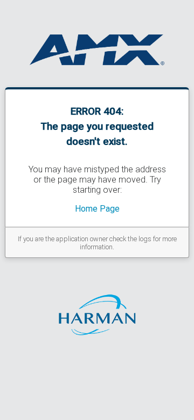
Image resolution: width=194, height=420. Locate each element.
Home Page (97, 209)
